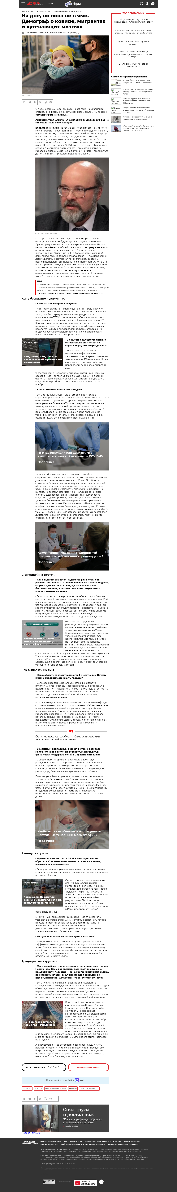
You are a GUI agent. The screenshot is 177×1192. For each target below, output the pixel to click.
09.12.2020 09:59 (28, 11)
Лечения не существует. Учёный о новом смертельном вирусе (137, 118)
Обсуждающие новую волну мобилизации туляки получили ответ (133, 20)
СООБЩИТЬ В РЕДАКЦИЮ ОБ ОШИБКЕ (123, 1144)
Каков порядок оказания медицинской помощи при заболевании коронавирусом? (70, 554)
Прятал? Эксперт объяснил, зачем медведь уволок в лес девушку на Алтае (138, 91)
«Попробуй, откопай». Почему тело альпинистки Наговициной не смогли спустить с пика (138, 128)
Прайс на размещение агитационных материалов (83, 1144)
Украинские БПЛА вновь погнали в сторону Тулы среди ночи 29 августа (133, 32)
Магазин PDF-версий (73, 1142)
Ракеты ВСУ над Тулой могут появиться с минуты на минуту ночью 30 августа (133, 54)
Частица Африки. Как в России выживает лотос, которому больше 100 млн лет (138, 101)
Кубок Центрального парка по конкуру (133, 43)
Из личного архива (49, 233)
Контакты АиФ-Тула (49, 1144)
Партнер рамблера (64, 1181)
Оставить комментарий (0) (88, 1067)
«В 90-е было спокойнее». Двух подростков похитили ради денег (137, 81)
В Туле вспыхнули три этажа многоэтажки (133, 65)
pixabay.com (27, 95)
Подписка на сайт (132, 1142)
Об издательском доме (51, 1142)
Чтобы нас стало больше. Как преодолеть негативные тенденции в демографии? (69, 833)
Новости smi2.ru (31, 1133)
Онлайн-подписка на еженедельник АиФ (103, 1142)
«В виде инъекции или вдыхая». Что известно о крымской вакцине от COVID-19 (70, 454)
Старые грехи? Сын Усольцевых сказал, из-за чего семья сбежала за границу (138, 110)
